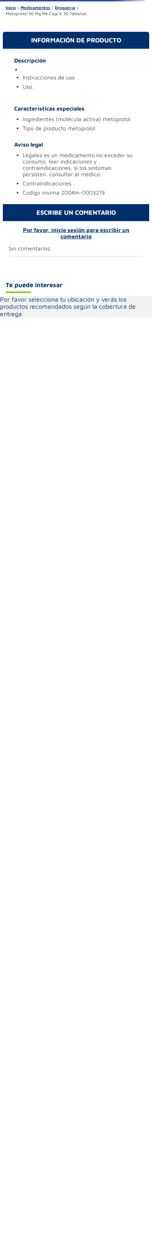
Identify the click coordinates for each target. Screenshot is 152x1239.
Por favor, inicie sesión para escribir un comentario (76, 233)
